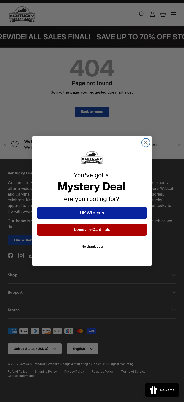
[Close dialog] (146, 142)
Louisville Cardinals (92, 230)
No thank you (92, 246)
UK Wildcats (92, 212)
